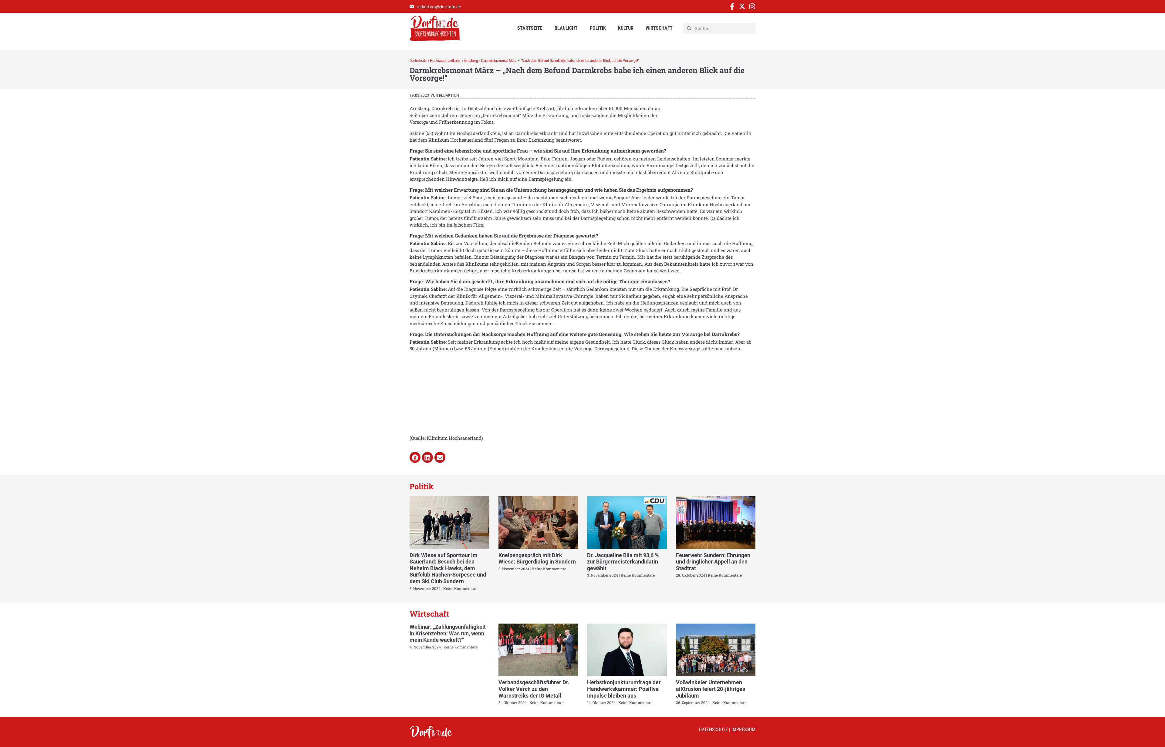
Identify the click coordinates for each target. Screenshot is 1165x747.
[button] (415, 457)
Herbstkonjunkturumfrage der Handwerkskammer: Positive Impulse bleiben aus (624, 688)
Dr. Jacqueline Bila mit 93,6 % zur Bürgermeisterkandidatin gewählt (623, 561)
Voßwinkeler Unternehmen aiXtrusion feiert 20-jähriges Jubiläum (710, 688)
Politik (598, 28)
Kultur (625, 28)
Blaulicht (566, 28)
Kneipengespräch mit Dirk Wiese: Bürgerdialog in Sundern (537, 558)
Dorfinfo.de (418, 60)
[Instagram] (752, 6)
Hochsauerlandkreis (445, 60)
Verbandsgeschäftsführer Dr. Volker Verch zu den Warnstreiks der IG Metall (533, 688)
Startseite (529, 28)
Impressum (743, 729)
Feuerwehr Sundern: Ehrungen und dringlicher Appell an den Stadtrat (713, 561)
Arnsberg (471, 60)
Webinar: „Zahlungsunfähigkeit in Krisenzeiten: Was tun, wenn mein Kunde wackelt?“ (448, 633)
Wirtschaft (659, 28)
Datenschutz (713, 729)
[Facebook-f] (732, 6)
